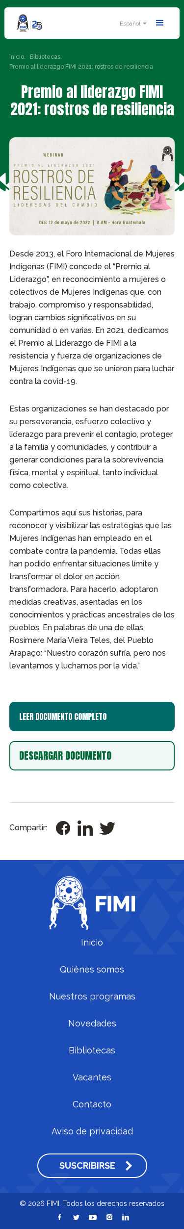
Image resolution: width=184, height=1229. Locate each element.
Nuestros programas (92, 996)
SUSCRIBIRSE (87, 1166)
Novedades (92, 1023)
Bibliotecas (92, 1050)
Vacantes (92, 1077)
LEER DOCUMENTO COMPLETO (62, 716)
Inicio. (17, 56)
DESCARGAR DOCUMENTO (65, 755)
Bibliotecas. (46, 56)
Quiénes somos (92, 969)
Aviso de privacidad (92, 1131)
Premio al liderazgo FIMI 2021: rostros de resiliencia (81, 66)
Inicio (92, 942)
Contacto (92, 1104)
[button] (132, 23)
